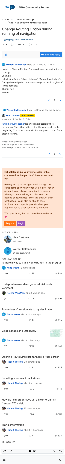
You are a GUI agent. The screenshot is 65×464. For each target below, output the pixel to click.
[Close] (59, 172)
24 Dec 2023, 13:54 (45, 64)
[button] (4, 460)
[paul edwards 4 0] (4, 408)
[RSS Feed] (36, 44)
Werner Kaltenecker (16, 64)
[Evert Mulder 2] (4, 430)
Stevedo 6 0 (13, 314)
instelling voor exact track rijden (21, 378)
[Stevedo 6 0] (4, 340)
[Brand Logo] (9, 7)
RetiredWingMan (16, 293)
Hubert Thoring (15, 362)
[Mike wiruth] (4, 267)
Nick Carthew (13, 115)
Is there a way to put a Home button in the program (32, 262)
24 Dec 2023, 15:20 (20, 119)
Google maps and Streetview (19, 330)
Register (10, 223)
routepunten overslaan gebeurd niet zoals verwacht (27, 286)
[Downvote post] (60, 100)
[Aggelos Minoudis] (4, 314)
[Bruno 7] (4, 293)
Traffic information (13, 424)
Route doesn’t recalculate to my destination (27, 309)
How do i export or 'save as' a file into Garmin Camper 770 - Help (29, 401)
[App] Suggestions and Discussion (19, 40)
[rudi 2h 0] (4, 383)
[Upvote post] (49, 100)
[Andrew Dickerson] (4, 362)
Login (21, 223)
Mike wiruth (13, 268)
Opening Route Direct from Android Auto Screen (30, 356)
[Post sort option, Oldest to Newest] (6, 55)
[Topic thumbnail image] (56, 333)
